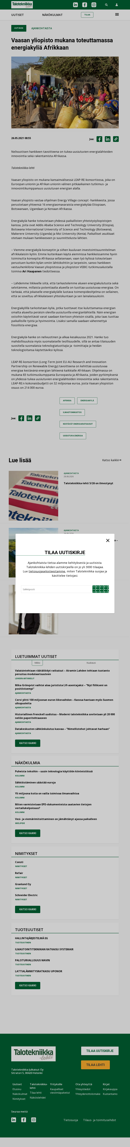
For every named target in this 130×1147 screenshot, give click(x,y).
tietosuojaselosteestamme (47, 571)
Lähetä (100, 589)
